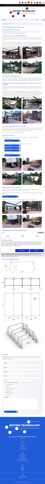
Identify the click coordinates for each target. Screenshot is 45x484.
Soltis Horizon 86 (8, 148)
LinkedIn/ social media (10, 388)
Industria (22, 446)
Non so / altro (8, 394)
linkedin (22, 470)
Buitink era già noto (9, 392)
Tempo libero (22, 447)
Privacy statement (22, 477)
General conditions (22, 476)
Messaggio (6, 397)
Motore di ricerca (9, 384)
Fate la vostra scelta (7, 23)
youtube (22, 467)
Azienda (5, 363)
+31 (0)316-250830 (5, 5)
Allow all (36, 250)
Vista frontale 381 (8, 145)
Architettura (22, 445)
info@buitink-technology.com (16, 5)
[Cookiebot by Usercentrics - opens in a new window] (38, 233)
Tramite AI (8, 386)
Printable (5, 196)
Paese (5, 380)
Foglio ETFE (7, 155)
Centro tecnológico (22, 449)
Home (22, 443)
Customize (21, 250)
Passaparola (8, 390)
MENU (4, 19)
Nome (5, 367)
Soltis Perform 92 (8, 150)
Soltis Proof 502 (8, 140)
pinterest (22, 466)
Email (5, 375)
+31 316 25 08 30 (22, 458)
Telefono (6, 371)
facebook (22, 469)
